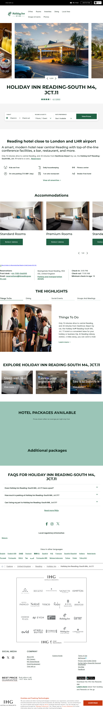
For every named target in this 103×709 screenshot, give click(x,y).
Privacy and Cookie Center (87, 661)
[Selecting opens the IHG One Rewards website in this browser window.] (51, 642)
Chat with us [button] (9, 3)
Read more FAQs (51, 510)
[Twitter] (8, 658)
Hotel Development (33, 664)
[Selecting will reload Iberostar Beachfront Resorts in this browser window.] (79, 604)
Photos (46, 17)
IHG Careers (31, 659)
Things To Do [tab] (6, 298)
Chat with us (31, 666)
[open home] (3, 566)
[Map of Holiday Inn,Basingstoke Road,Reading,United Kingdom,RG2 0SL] (18, 265)
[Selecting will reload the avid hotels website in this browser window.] (25, 631)
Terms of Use (82, 656)
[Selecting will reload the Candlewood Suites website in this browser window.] (77, 631)
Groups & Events (34, 17)
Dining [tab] (28, 298)
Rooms (38, 12)
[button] (97, 2)
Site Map (81, 667)
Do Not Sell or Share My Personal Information (89, 663)
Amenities (47, 12)
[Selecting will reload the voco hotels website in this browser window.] (46, 604)
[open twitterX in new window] (56, 524)
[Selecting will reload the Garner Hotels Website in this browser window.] (77, 617)
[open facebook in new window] (46, 524)
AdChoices (81, 658)
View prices (86, 116)
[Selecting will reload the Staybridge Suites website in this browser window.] (51, 631)
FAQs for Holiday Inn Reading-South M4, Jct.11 (51, 476)
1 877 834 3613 (25, 679)
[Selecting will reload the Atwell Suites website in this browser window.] (38, 631)
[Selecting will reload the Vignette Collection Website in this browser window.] (64, 590)
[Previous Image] (47, 78)
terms (46, 704)
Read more (36, 159)
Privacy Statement (67, 706)
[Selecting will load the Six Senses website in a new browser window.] (25, 590)
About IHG (30, 657)
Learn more (64, 342)
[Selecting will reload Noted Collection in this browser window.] (35, 604)
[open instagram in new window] (51, 524)
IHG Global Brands (33, 661)
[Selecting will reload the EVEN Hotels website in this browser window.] (38, 617)
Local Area (66, 12)
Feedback (81, 669)
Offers (30, 12)
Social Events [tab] (57, 298)
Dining (56, 12)
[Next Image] (55, 78)
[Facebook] (3, 658)
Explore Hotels (57, 656)
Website (5, 538)
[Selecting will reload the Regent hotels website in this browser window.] (38, 590)
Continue (93, 703)
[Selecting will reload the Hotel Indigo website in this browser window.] (24, 604)
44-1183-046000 (19, 273)
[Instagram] (13, 658)
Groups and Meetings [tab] (86, 298)
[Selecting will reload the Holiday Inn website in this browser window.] (64, 617)
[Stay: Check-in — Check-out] (18, 118)
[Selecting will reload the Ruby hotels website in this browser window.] (57, 604)
